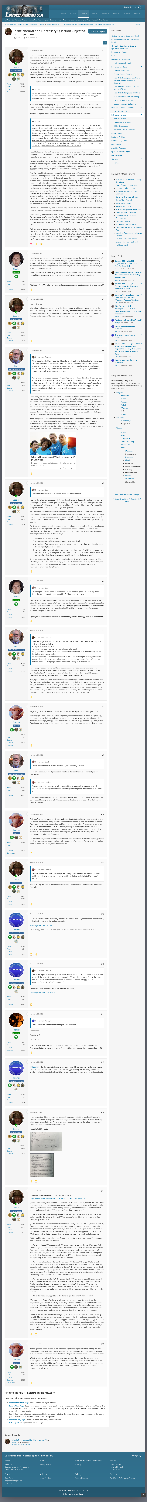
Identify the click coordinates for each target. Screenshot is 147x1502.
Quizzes (9, 89)
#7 (103, 631)
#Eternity (124, 408)
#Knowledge (125, 420)
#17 (102, 1191)
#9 (103, 755)
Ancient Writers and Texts (126, 224)
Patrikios (118, 316)
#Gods (123, 399)
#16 (102, 1112)
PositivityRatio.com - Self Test (41, 992)
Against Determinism (124, 203)
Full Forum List (122, 245)
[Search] (139, 7)
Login (126, 7)
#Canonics (120, 417)
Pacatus (35, 1067)
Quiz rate (10, 92)
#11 (102, 863)
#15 (102, 1062)
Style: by (73, 1494)
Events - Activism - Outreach (127, 242)
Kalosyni (117, 323)
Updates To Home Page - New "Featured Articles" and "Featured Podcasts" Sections (127, 297)
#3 (103, 299)
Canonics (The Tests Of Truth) (127, 197)
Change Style (137, 1456)
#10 (102, 814)
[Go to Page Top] (143, 1495)
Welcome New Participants (126, 239)
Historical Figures (123, 221)
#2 (103, 253)
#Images (124, 402)
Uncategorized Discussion (126, 212)
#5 (103, 483)
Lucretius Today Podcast (125, 188)
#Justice (128, 460)
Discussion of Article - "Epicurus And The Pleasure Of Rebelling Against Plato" (128, 274)
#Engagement (126, 438)
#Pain (123, 435)
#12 (102, 914)
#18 (102, 1344)
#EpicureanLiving (127, 441)
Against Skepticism (123, 206)
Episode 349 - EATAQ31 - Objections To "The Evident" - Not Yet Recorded (127, 263)
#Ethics (119, 428)
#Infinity (124, 405)
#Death (123, 414)
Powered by (73, 1490)
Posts (8, 87)
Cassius (19, 38)
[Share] (105, 42)
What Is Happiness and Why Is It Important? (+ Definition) (53, 458)
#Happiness (125, 444)
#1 (103, 50)
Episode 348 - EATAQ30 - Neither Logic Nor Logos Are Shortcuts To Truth (126, 286)
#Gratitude (129, 479)
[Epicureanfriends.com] (25, 11)
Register (133, 7)
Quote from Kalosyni (43, 1021)
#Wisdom (129, 451)
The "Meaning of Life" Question (128, 209)
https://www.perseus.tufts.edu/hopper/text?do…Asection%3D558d (56, 1198)
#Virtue (123, 447)
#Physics (119, 392)
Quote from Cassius (43, 357)
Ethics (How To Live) (124, 200)
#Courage (129, 457)
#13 (102, 964)
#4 (103, 350)
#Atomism (125, 395)
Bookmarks (10, 745)
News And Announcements (126, 185)
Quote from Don (41, 490)
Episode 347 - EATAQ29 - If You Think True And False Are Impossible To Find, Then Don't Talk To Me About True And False (128, 349)
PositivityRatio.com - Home (41, 925)
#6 (103, 581)
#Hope (128, 475)
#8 (103, 706)
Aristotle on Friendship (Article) (128, 320)
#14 (102, 1014)
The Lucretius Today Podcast (20, 1444)
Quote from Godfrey (43, 762)
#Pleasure (125, 432)
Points (9, 84)
